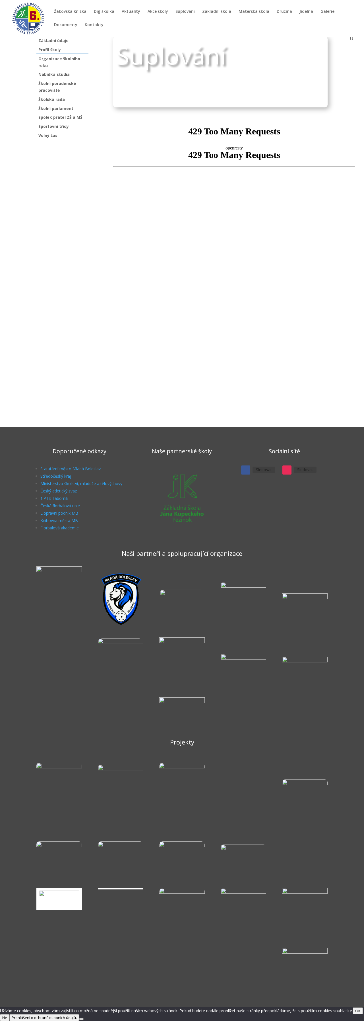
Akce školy (158, 11)
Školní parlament (55, 108)
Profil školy (49, 49)
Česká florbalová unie (60, 505)
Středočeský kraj (55, 476)
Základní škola (216, 11)
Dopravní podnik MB (59, 513)
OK (358, 1010)
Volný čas (47, 135)
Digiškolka (104, 11)
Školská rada (51, 99)
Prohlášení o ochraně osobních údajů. (44, 1017)
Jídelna (306, 11)
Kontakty (94, 25)
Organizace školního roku (59, 62)
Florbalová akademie (59, 528)
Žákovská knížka (70, 11)
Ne (4, 1017)
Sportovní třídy (53, 126)
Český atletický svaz (58, 491)
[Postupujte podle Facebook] (245, 470)
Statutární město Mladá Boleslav (70, 468)
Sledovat (264, 469)
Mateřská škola (254, 11)
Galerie (327, 11)
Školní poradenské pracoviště (57, 87)
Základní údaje (53, 40)
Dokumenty (65, 25)
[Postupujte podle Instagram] (286, 470)
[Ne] (81, 1019)
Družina (284, 11)
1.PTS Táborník (54, 498)
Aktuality (131, 11)
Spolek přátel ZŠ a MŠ (60, 117)
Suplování (185, 11)
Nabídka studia (54, 74)
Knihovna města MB (59, 520)
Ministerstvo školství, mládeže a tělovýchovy (81, 483)
